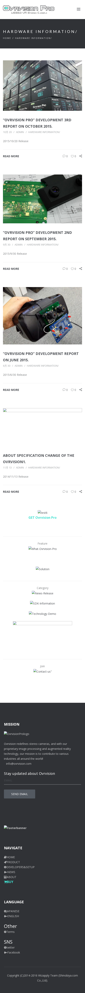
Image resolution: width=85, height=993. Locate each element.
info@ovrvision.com (18, 763)
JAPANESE (12, 911)
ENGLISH (13, 916)
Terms (10, 932)
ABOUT (11, 877)
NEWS (11, 872)
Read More (11, 156)
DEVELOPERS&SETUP (20, 867)
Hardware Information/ (33, 38)
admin (20, 132)
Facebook (13, 952)
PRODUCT (13, 862)
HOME (11, 857)
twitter (10, 947)
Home (7, 38)
